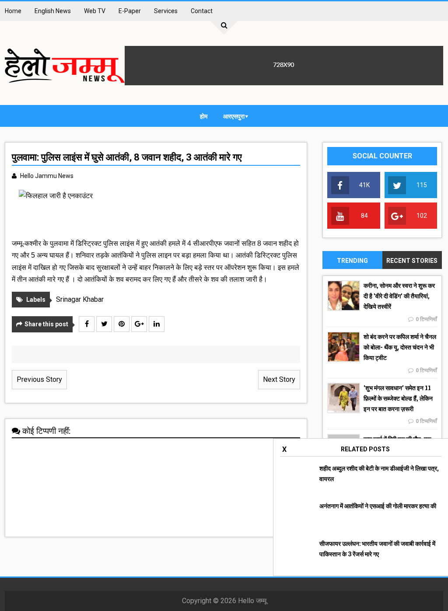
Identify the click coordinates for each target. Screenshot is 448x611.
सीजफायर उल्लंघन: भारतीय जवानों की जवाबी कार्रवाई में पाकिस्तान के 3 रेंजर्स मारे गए (377, 548)
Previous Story (39, 379)
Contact (202, 10)
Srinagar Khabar (80, 299)
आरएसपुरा (234, 116)
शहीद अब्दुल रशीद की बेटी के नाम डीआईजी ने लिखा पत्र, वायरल (379, 473)
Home (13, 10)
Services (166, 10)
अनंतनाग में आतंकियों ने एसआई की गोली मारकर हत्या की (377, 506)
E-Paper (130, 10)
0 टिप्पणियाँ (426, 319)
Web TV (94, 10)
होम (203, 116)
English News (53, 10)
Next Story (279, 379)
